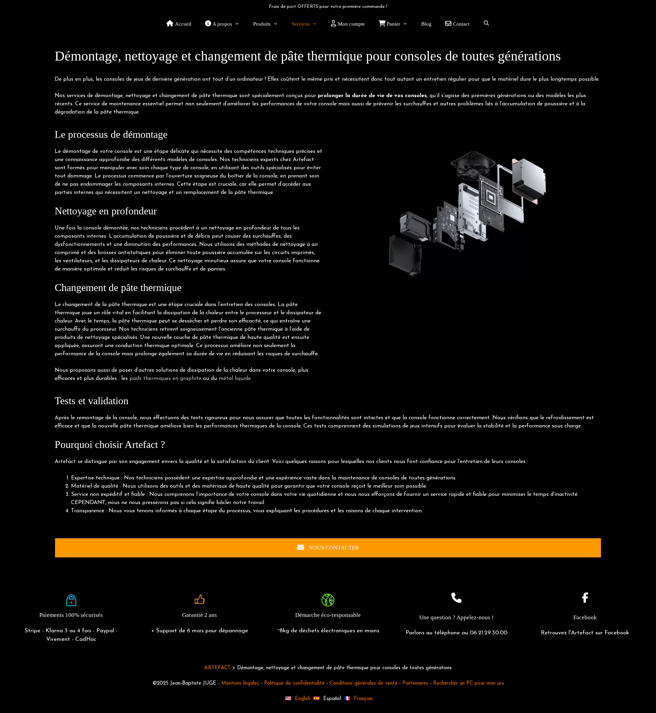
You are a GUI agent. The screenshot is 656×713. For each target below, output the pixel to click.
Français (363, 698)
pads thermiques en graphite (165, 378)
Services (301, 24)
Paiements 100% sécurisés (71, 615)
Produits (262, 24)
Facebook (585, 617)
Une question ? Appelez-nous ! (456, 617)
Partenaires (415, 683)
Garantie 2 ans (199, 615)
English (302, 698)
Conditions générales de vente (363, 683)
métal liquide (235, 378)
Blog (426, 24)
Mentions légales (240, 683)
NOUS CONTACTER (333, 548)
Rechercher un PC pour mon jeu (468, 683)
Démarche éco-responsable (328, 615)
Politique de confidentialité (294, 683)
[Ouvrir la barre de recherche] (486, 24)
